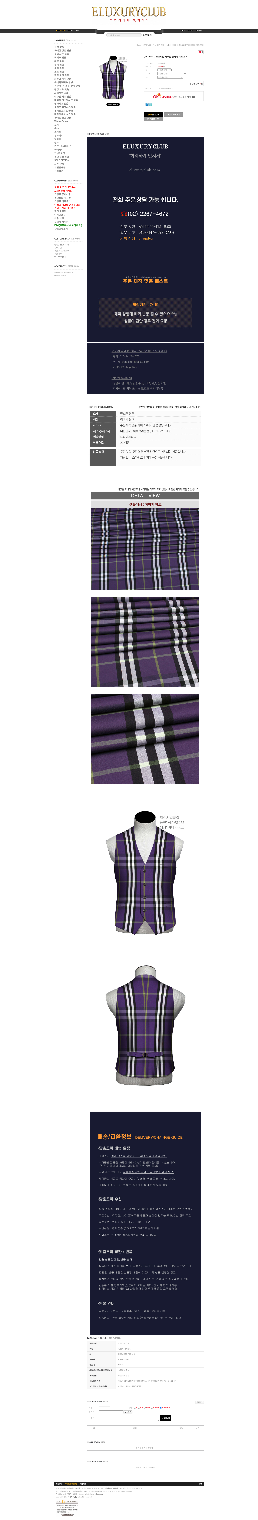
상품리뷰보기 (61, 229)
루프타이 (58, 135)
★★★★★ (166, 1408)
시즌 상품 (59, 164)
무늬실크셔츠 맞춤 (63, 110)
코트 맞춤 (59, 71)
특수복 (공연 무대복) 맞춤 (67, 85)
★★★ (148, 1408)
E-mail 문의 (61, 257)
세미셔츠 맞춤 (61, 93)
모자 (56, 125)
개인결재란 (60, 167)
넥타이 (57, 139)
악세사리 (58, 149)
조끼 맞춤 (59, 68)
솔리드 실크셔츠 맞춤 (65, 107)
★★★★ (156, 1408)
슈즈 (56, 128)
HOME (200, 1484)
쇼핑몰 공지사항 (62, 194)
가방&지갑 (59, 153)
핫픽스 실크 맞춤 (62, 117)
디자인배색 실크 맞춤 (65, 114)
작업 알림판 (60, 211)
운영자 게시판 (61, 222)
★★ (141, 1408)
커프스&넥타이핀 (63, 146)
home (138, 45)
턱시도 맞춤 (60, 57)
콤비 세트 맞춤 (61, 54)
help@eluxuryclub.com (93, 1494)
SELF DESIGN (61, 160)
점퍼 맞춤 (59, 64)
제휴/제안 (59, 218)
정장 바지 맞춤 (61, 75)
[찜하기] (153, 118)
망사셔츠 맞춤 (61, 103)
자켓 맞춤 (59, 61)
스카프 (57, 132)
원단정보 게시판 (62, 197)
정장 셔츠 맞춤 (61, 89)
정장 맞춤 (59, 47)
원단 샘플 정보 (61, 156)
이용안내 (59, 1484)
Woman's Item (61, 121)
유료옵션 (58, 171)
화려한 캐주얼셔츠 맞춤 (66, 100)
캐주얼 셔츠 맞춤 (62, 96)
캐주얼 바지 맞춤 (62, 78)
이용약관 (83, 1484)
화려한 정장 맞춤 (62, 50)
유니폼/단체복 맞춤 (63, 82)
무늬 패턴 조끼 (159, 45)
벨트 (56, 142)
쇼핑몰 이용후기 (62, 201)
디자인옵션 (60, 214)
